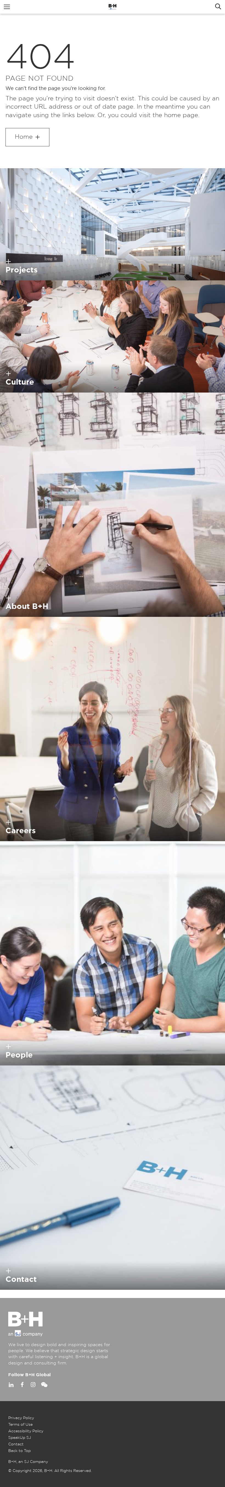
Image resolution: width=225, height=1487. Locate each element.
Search (218, 6)
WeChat (44, 1384)
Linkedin (11, 1384)
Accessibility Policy (25, 1431)
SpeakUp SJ (19, 1438)
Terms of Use (20, 1425)
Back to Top (19, 1451)
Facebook (22, 1384)
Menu (6, 6)
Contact (16, 1444)
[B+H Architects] (112, 7)
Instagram (33, 1384)
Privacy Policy (21, 1418)
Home (24, 137)
